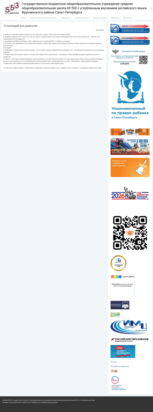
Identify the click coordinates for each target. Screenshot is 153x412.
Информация (115, 18)
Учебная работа (65, 18)
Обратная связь (128, 18)
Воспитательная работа (82, 18)
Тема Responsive (53, 402)
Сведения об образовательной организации (43, 18)
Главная (23, 18)
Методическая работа (99, 18)
